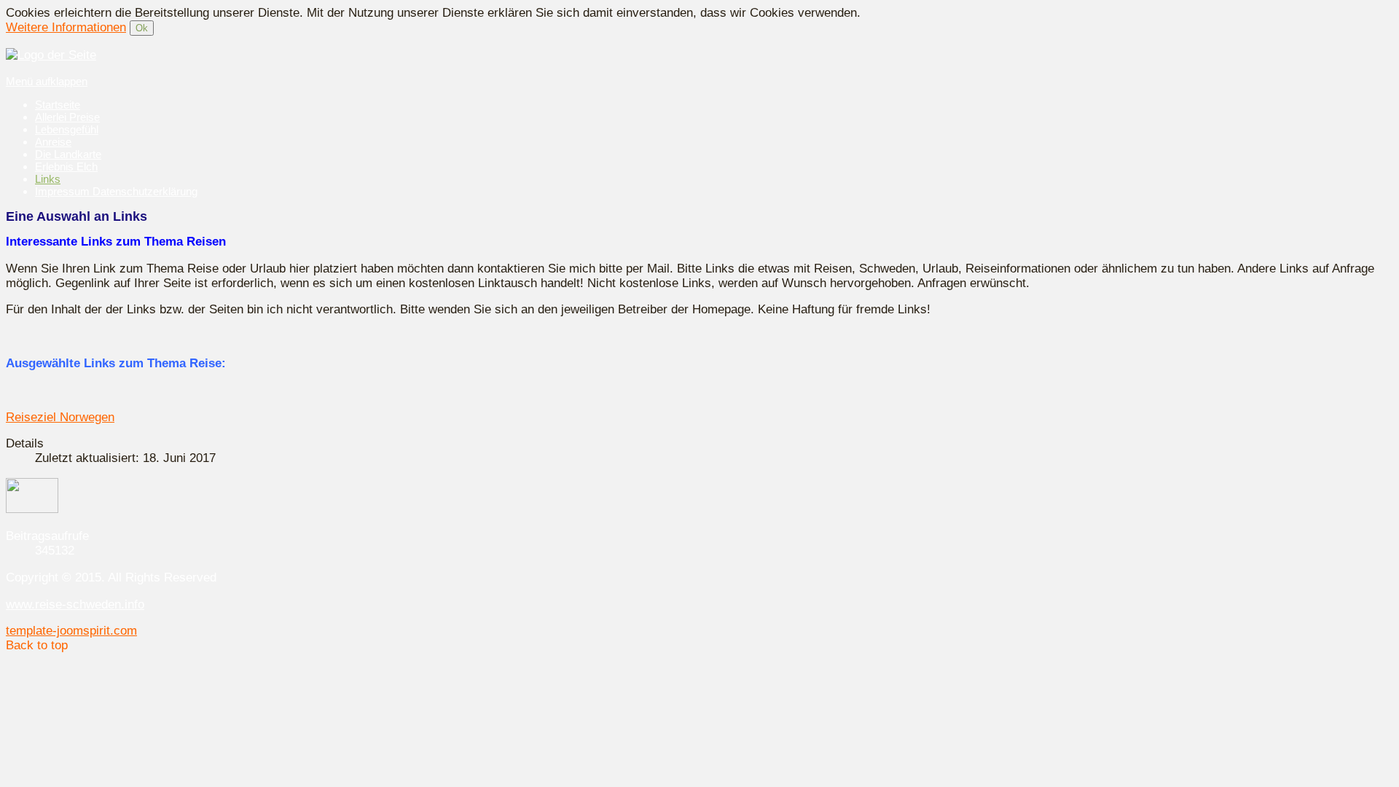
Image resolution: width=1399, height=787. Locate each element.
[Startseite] (51, 55)
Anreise (53, 142)
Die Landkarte (68, 154)
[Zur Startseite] (32, 509)
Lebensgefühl (66, 129)
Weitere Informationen (66, 27)
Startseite (57, 104)
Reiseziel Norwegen (60, 417)
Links (47, 179)
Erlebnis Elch (66, 166)
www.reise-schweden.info (75, 604)
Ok (142, 28)
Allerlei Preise (67, 117)
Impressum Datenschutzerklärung (116, 191)
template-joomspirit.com (71, 631)
